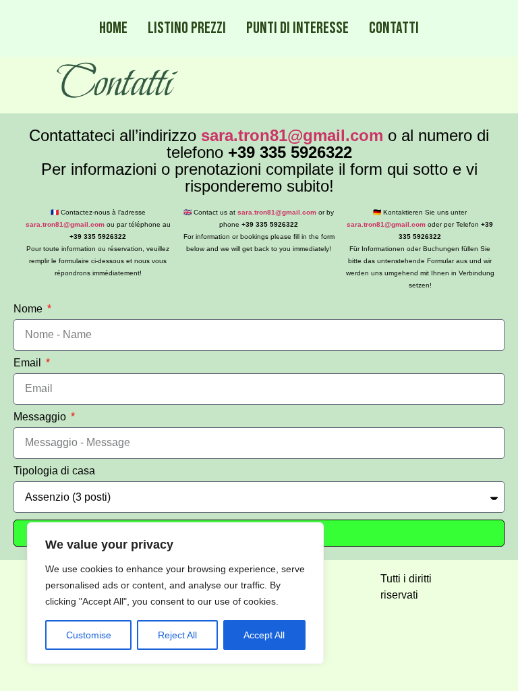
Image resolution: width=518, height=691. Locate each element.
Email (28, 363)
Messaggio (41, 417)
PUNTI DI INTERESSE (297, 28)
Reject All (177, 635)
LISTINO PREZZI (187, 28)
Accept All (264, 635)
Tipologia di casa (54, 471)
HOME (113, 28)
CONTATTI (394, 28)
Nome (29, 309)
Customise (88, 635)
